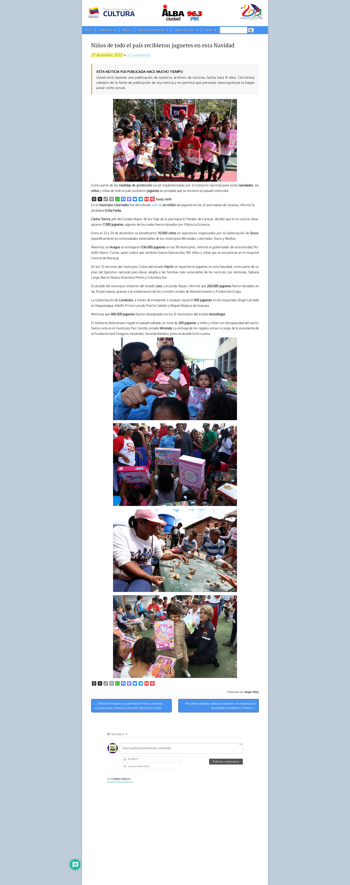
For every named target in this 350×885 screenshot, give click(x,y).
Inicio (88, 30)
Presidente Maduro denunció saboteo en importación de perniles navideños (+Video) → (220, 706)
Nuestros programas (151, 30)
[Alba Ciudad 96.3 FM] (175, 13)
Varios (209, 30)
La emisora (105, 30)
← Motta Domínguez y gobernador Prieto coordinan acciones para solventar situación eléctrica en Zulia (129, 706)
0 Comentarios (139, 55)
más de (157, 205)
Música (127, 30)
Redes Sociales (185, 30)
